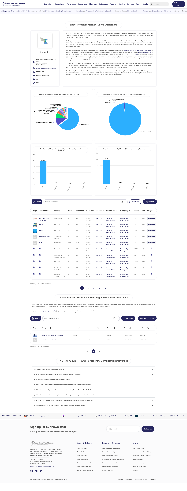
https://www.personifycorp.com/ (46, 68)
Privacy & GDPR (141, 480)
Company (45, 328)
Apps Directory (82, 455)
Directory (93, 4)
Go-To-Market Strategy (110, 455)
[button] (37, 201)
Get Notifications (147, 318)
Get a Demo (176, 4)
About (138, 4)
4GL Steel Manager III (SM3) (101, 416)
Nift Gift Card (25, 416)
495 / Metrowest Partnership (44, 219)
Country (127, 328)
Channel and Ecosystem (110, 467)
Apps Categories (82, 459)
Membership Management (124, 219)
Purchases (71, 4)
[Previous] (87, 351)
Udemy (61, 416)
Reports (47, 4)
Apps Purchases (82, 448)
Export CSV (150, 202)
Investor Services (107, 470)
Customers (82, 4)
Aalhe (41, 224)
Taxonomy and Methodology (142, 452)
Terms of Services (125, 480)
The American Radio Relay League (45, 310)
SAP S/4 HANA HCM (18, 11)
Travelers (140, 11)
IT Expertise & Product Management (113, 459)
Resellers (113, 4)
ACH (117, 56)
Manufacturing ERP (119, 416)
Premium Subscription (140, 463)
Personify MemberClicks (110, 219)
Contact (135, 470)
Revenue (110, 328)
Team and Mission (138, 448)
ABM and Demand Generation (111, 448)
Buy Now (135, 202)
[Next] (105, 288)
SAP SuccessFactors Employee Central (52, 11)
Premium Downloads (139, 467)
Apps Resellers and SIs (84, 463)
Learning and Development (76, 416)
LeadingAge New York (145, 52)
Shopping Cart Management (43, 416)
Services (130, 4)
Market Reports (137, 459)
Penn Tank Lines (104, 58)
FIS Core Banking (126, 11)
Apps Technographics (84, 467)
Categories (103, 4)
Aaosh (41, 230)
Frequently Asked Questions (141, 455)
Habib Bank (73, 11)
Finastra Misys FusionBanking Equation (93, 11)
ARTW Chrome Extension (85, 470)
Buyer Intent (60, 4)
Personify (99, 218)
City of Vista (133, 54)
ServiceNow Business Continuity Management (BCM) (151, 416)
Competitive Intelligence (110, 452)
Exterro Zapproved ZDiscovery (156, 11)
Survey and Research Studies (111, 463)
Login (145, 4)
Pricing (122, 4)
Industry (76, 328)
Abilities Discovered (45, 236)
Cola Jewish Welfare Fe (42, 312)
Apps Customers (82, 452)
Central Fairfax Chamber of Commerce (137, 50)
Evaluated (144, 328)
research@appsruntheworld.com (42, 466)
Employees (93, 328)
